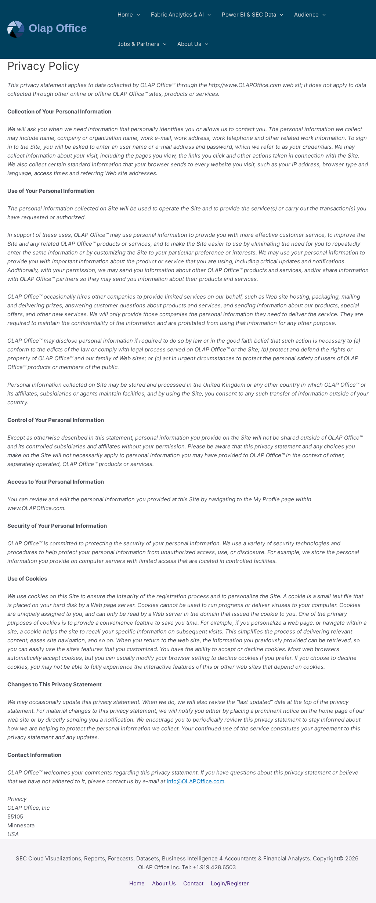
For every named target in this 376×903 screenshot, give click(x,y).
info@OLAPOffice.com (195, 781)
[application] (136, 14)
